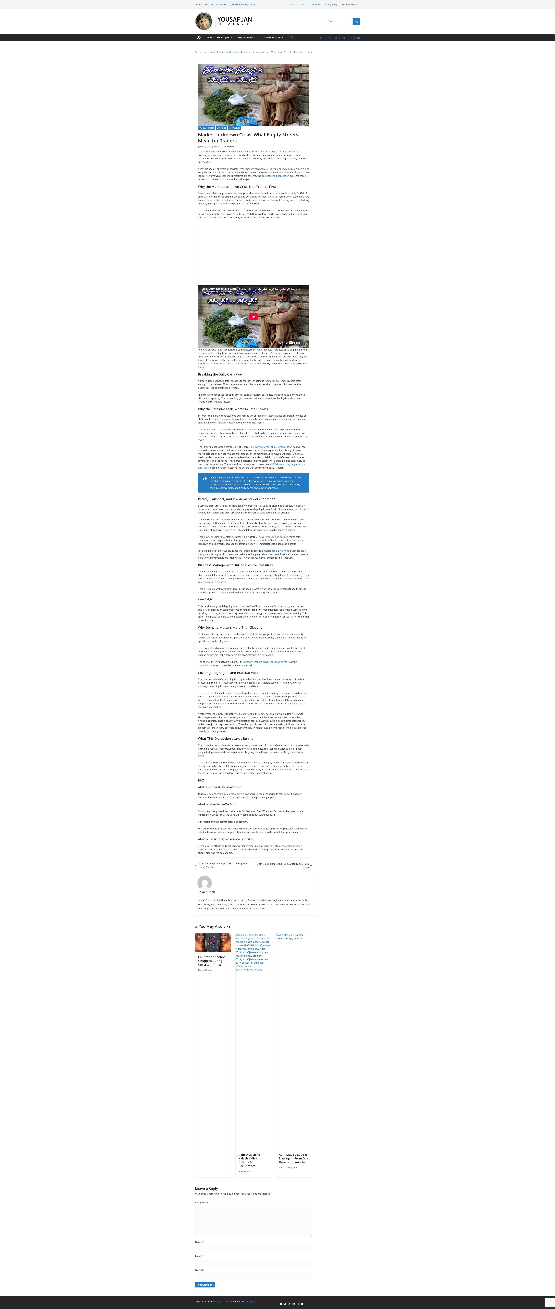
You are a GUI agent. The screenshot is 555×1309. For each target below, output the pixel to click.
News (209, 37)
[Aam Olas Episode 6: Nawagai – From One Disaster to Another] (294, 935)
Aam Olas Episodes (246, 37)
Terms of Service (350, 4)
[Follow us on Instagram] (345, 38)
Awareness (221, 128)
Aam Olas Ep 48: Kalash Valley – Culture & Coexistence (249, 1160)
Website (199, 1270)
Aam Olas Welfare (274, 37)
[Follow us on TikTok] (330, 38)
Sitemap (316, 4)
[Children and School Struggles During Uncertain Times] (213, 935)
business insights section (275, 175)
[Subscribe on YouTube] (358, 38)
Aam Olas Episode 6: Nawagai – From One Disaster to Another (293, 1158)
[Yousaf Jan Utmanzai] (198, 37)
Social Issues (235, 128)
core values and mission (275, 536)
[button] (230, 38)
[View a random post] (291, 37)
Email (199, 1256)
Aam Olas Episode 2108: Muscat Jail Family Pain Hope (283, 865)
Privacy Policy (330, 4)
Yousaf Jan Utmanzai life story (230, 363)
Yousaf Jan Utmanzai (222, 1301)
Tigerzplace (249, 1301)
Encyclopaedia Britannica (275, 550)
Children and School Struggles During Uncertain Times (212, 960)
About (292, 4)
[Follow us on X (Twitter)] (338, 38)
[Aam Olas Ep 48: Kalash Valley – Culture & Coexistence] (254, 935)
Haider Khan (219, 146)
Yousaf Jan (223, 37)
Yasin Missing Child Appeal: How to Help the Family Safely (223, 865)
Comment (201, 1202)
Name (199, 1242)
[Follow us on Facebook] (323, 38)
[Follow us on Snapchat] (352, 38)
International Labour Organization (273, 446)
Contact (303, 4)
